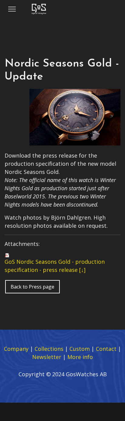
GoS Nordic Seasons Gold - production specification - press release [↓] (55, 265)
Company (16, 348)
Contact (106, 348)
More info (80, 357)
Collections (49, 348)
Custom (79, 348)
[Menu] (12, 9)
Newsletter (46, 357)
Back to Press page (32, 286)
